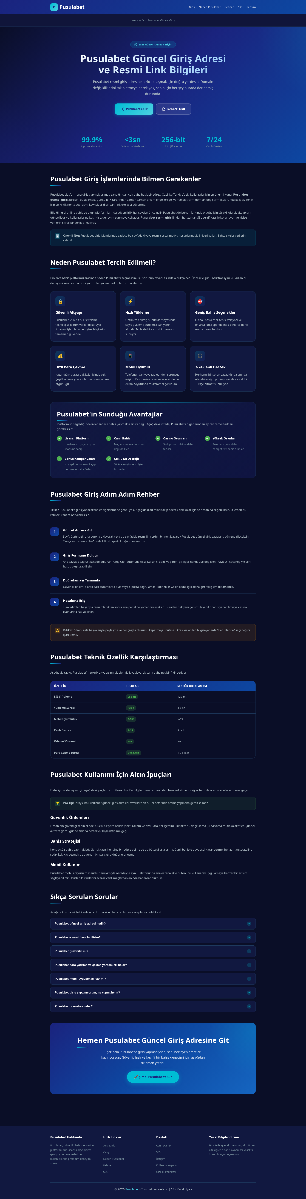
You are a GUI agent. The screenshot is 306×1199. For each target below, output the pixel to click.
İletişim (251, 7)
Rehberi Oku (176, 109)
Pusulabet (132, 1189)
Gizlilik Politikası (166, 1172)
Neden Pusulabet (209, 7)
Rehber (229, 7)
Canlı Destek (163, 1145)
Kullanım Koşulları (167, 1165)
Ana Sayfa (109, 1145)
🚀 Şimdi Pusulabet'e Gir (153, 1077)
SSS (240, 7)
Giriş (192, 7)
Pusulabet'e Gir (137, 109)
